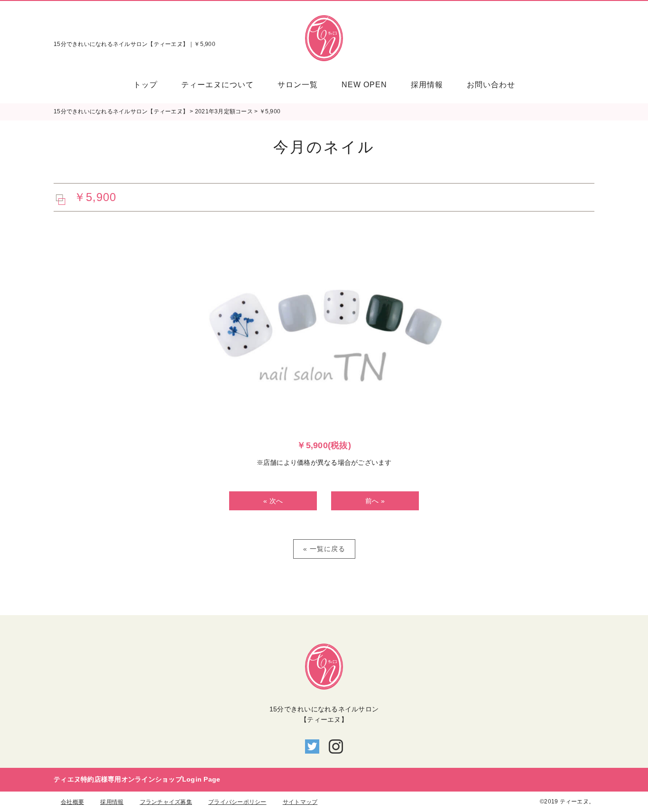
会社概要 (72, 802)
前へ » (375, 501)
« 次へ (273, 501)
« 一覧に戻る (324, 549)
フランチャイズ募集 (166, 802)
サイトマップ (300, 802)
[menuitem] (151, 85)
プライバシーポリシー (237, 802)
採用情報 (111, 802)
